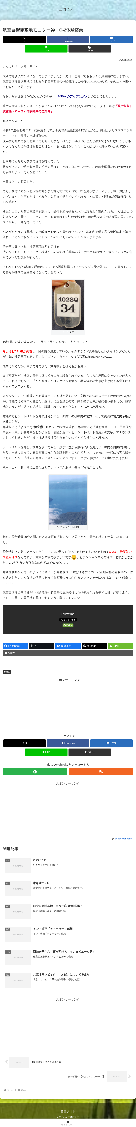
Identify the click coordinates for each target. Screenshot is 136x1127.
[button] (89, 49)
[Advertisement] (68, 706)
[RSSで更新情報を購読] (101, 771)
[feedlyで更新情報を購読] (35, 771)
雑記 (8, 672)
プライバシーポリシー (68, 1116)
